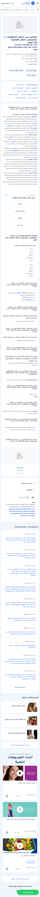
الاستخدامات (29, 70)
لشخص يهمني (20, 211)
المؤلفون (29, 490)
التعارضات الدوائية (31, 88)
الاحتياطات (33, 91)
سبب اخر (20, 225)
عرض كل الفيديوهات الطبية (20, 879)
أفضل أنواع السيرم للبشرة (26, 783)
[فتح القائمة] (37, 3)
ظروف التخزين (32, 98)
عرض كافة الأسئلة (20, 687)
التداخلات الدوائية (22, 91)
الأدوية (32, 10)
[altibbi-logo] (28, 3)
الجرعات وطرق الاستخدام (29, 94)
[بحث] (12, 3)
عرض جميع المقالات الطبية (20, 745)
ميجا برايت (20, 467)
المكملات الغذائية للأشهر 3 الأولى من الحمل (20, 819)
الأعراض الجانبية (31, 75)
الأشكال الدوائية (13, 94)
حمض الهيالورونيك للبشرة (16, 733)
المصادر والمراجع (26, 483)
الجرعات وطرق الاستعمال (16, 70)
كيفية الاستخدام (20, 98)
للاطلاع (20, 218)
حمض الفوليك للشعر (18, 706)
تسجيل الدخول (5, 3)
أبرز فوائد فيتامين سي (28, 856)
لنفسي (20, 204)
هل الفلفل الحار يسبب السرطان (15, 719)
